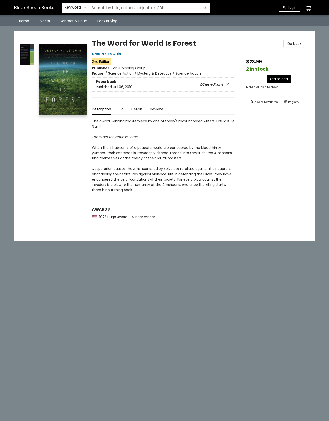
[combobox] (75, 7)
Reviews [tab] (157, 109)
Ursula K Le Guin (106, 54)
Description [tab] (101, 109)
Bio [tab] (121, 109)
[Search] (205, 8)
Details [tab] (137, 109)
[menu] (164, 20)
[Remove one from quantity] (249, 79)
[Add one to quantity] (262, 79)
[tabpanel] (163, 174)
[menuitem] (24, 20)
